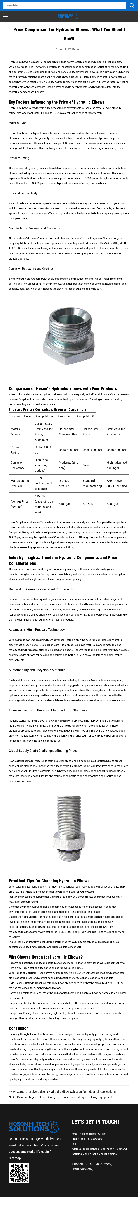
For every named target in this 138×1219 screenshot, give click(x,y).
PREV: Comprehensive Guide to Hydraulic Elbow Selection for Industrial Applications (62, 1091)
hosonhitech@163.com (93, 1133)
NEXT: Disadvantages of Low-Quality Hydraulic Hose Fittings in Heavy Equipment (60, 1097)
